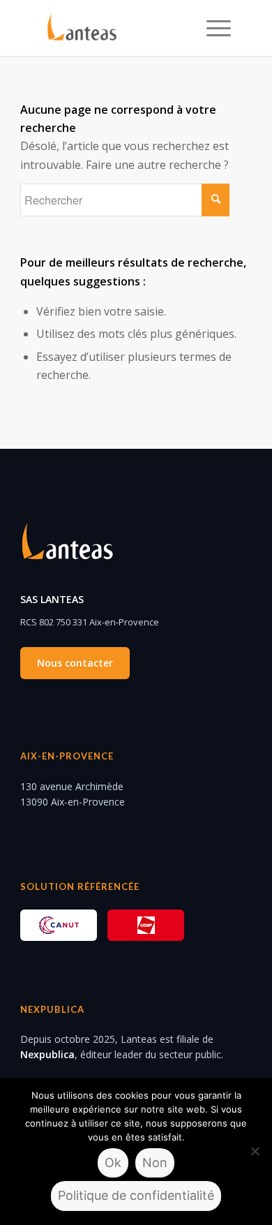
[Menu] (211, 28)
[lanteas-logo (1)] (117, 28)
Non (154, 1162)
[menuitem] (211, 28)
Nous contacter (75, 662)
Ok (113, 1162)
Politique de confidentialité (136, 1195)
